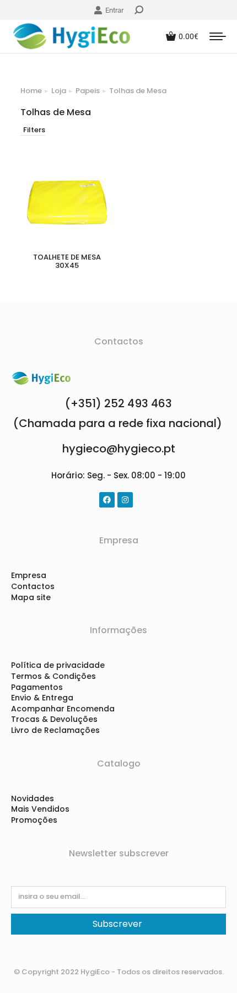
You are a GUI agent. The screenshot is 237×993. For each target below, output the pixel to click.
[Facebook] (107, 500)
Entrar (114, 10)
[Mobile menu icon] (217, 36)
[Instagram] (125, 500)
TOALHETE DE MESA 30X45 (67, 261)
